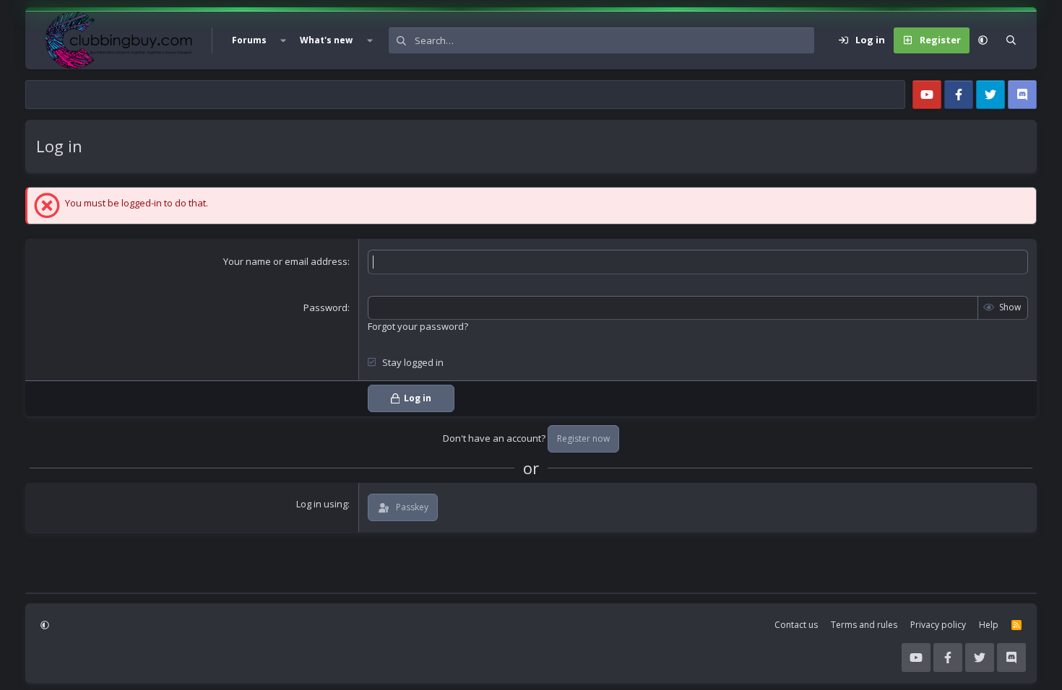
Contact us (796, 625)
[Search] (1011, 40)
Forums (249, 40)
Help (988, 625)
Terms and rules (864, 625)
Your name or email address (285, 261)
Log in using (321, 503)
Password (325, 307)
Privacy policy (938, 625)
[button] (283, 40)
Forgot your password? (418, 326)
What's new (326, 40)
